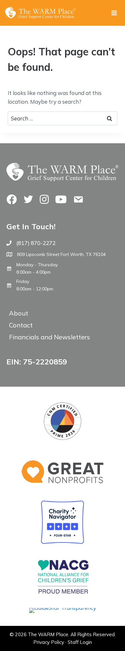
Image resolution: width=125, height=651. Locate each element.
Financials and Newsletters (49, 337)
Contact (21, 325)
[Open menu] (114, 13)
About (18, 313)
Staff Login (80, 642)
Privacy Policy (48, 642)
